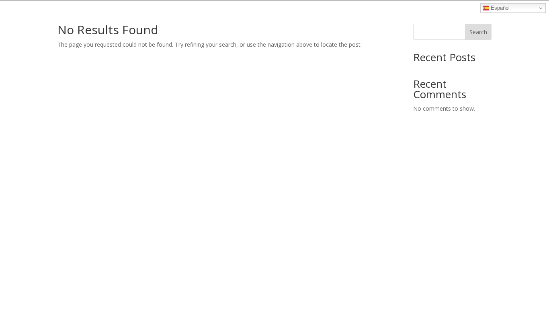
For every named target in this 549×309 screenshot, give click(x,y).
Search (478, 32)
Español (499, 8)
